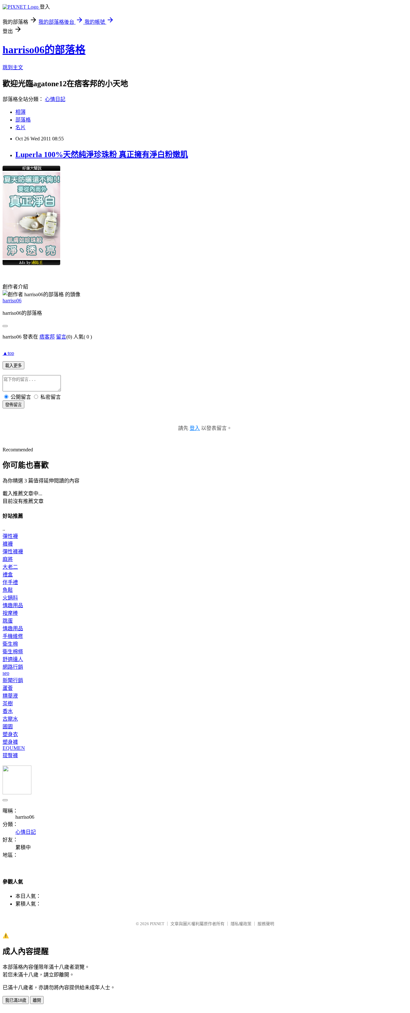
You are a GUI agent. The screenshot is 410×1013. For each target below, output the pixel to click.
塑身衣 (10, 734)
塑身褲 (10, 742)
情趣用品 (13, 605)
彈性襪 (10, 536)
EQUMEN (14, 748)
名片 (20, 127)
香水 (8, 711)
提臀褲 (10, 755)
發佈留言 (13, 404)
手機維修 (13, 636)
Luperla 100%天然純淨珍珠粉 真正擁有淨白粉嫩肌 (101, 154)
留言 (61, 336)
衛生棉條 (13, 651)
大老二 (10, 567)
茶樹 (8, 703)
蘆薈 (8, 688)
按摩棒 (10, 613)
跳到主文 (13, 67)
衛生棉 (10, 644)
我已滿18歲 (15, 1000)
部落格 (23, 119)
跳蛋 (8, 621)
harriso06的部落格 (44, 49)
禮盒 (8, 574)
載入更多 (13, 365)
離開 (37, 1000)
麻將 (8, 559)
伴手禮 (10, 582)
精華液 (10, 696)
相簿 (20, 112)
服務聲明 (266, 923)
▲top (8, 353)
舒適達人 (13, 659)
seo (6, 673)
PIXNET (157, 923)
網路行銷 (13, 667)
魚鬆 (8, 590)
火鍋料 (10, 597)
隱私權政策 (241, 923)
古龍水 (10, 719)
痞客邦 (47, 336)
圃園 (8, 726)
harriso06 (12, 300)
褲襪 (8, 544)
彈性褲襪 (13, 551)
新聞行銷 (13, 680)
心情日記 (55, 99)
